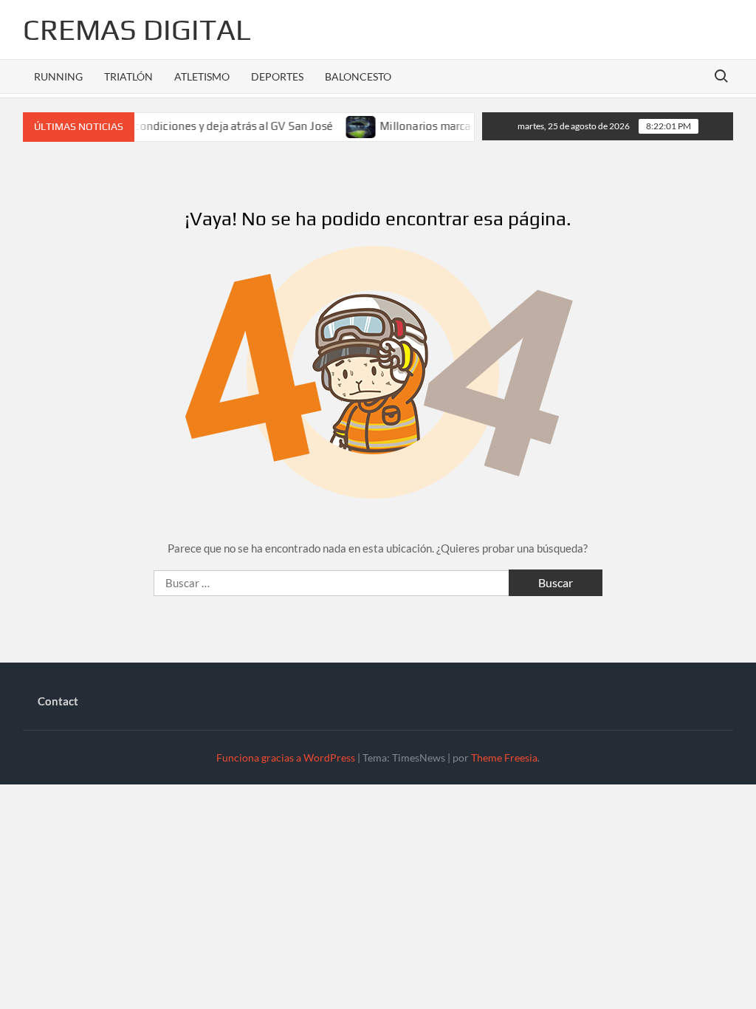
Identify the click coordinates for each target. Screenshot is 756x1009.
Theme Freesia (504, 757)
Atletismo (202, 76)
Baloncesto (358, 76)
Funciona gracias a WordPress (285, 757)
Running (58, 76)
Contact (58, 701)
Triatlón (128, 76)
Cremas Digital (137, 30)
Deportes (277, 76)
